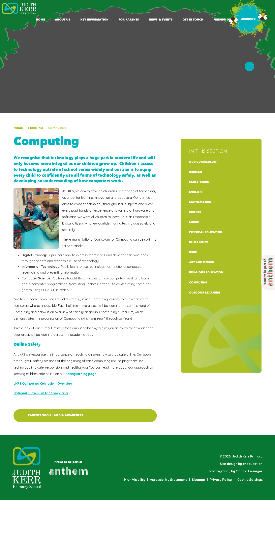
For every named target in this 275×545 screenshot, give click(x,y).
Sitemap (198, 480)
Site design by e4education (241, 464)
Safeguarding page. (81, 374)
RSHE (193, 252)
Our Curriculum (203, 162)
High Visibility (134, 480)
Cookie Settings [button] (248, 480)
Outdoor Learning (204, 292)
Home (18, 128)
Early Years (199, 182)
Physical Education (205, 232)
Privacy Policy (221, 480)
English (195, 192)
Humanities (198, 242)
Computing (57, 128)
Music (194, 222)
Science (195, 212)
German (195, 172)
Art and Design (201, 262)
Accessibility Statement (168, 480)
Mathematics (200, 202)
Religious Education (206, 272)
